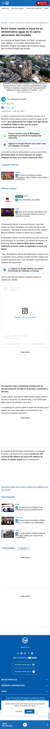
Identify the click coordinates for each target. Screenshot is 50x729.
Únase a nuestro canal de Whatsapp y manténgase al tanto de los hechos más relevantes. (25, 135)
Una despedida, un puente (29, 200)
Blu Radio (4, 23)
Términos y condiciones (13, 700)
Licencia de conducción (34, 8)
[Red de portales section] (47, 680)
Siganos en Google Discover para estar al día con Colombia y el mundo (27, 145)
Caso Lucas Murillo (17, 8)
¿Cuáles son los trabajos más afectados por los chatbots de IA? (29, 508)
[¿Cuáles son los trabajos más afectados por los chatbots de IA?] (7, 508)
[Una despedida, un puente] (7, 199)
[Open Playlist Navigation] (47, 725)
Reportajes (23, 548)
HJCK (12, 23)
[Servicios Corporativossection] (47, 686)
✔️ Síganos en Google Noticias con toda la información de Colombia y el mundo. (26, 270)
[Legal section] (47, 691)
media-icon (25, 724)
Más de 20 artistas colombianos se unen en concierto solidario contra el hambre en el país (31, 214)
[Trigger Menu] (3, 3)
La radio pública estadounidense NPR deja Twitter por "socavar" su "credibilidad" (30, 535)
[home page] (25, 640)
